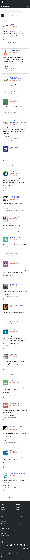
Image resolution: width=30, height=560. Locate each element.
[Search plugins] (20, 11)
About (2, 504)
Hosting (3, 509)
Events (17, 519)
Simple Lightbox (14, 100)
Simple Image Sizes (15, 262)
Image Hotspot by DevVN (17, 473)
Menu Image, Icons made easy (15, 172)
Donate (18, 521)
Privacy (3, 512)
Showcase (18, 504)
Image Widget (14, 147)
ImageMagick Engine (16, 217)
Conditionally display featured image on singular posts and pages (18, 427)
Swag (18, 523)
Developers (4, 521)
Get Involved (19, 516)
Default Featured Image (17, 284)
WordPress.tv (5, 523)
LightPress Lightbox (16, 380)
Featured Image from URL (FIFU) (14, 197)
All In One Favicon (15, 237)
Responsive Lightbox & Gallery (15, 77)
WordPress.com (6, 528)
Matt (3, 530)
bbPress (4, 533)
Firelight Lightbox (15, 50)
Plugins (17, 509)
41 (17, 497)
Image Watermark (15, 354)
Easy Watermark (15, 403)
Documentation (5, 519)
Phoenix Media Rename (17, 305)
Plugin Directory (5, 6)
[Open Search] (24, 2)
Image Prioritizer (15, 329)
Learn (2, 516)
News (2, 507)
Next (20, 497)
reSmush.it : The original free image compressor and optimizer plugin (18, 121)
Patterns (18, 512)
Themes (18, 507)
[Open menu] (28, 2)
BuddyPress (5, 535)
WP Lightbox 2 (14, 451)
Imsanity (12, 24)
